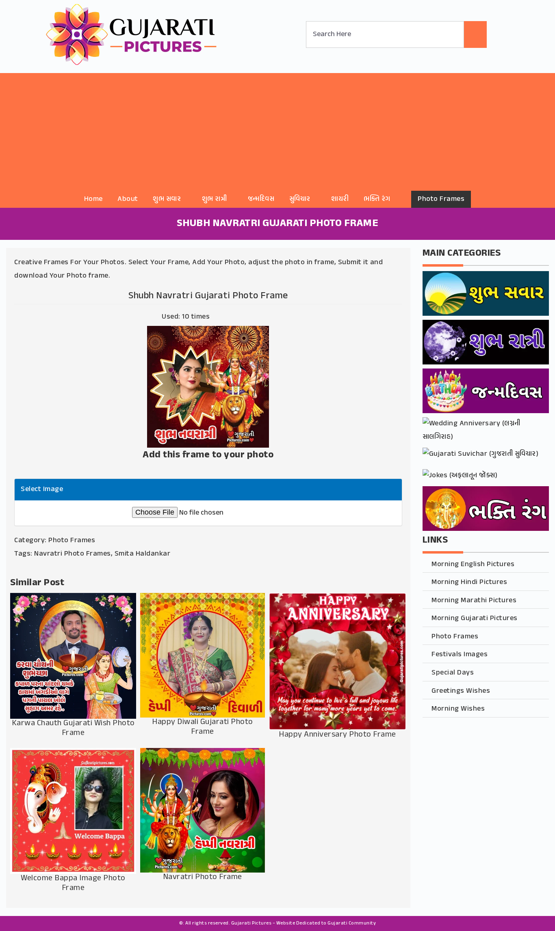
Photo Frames (441, 199)
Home (93, 199)
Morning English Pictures (472, 564)
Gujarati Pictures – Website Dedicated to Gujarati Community (303, 923)
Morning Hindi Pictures (469, 582)
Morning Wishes (458, 709)
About (127, 199)
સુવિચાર (299, 199)
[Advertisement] (277, 130)
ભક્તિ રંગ (377, 199)
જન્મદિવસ (261, 199)
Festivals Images (459, 654)
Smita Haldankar (143, 554)
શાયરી (340, 199)
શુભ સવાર (167, 199)
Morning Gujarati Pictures (474, 618)
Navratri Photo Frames (72, 554)
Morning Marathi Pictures (473, 600)
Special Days (452, 673)
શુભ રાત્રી (214, 199)
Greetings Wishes (460, 691)
